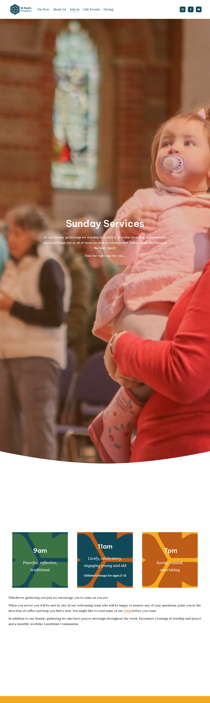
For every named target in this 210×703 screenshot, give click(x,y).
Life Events (91, 9)
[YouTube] (199, 9)
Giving (108, 9)
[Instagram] (182, 9)
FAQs (127, 611)
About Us (59, 9)
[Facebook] (191, 9)
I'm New (43, 9)
